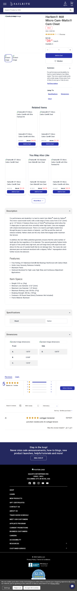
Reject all (17, 588)
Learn (12, 494)
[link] (27, 129)
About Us (14, 511)
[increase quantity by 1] (70, 49)
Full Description (52, 83)
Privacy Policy (31, 559)
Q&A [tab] (17, 377)
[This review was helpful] (66, 428)
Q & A (50, 99)
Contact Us (15, 507)
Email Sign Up (38, 458)
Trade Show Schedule (19, 515)
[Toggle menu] (5, 3)
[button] (8, 58)
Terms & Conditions (43, 559)
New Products (16, 498)
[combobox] (50, 405)
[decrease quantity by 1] (48, 49)
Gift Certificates (17, 503)
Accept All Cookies (32, 588)
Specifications (53, 94)
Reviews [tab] (8, 377)
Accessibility (15, 540)
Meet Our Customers (19, 519)
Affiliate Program (18, 524)
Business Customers (18, 531)
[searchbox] (11, 405)
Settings (7, 588)
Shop (12, 490)
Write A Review (67, 388)
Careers (13, 536)
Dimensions (65, 94)
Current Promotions (19, 528)
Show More (37, 200)
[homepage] (20, 4)
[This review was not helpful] (70, 428)
